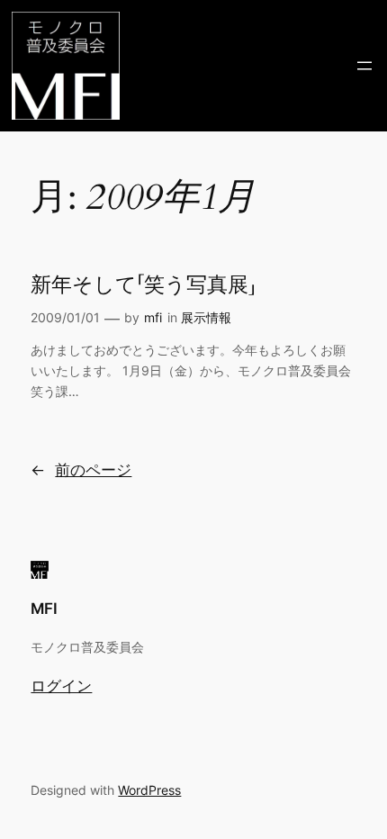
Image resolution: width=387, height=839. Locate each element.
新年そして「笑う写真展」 (143, 285)
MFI (44, 609)
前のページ (81, 470)
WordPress (149, 790)
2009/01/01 (65, 317)
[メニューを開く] (364, 66)
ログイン (61, 686)
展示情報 (206, 317)
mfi (153, 317)
